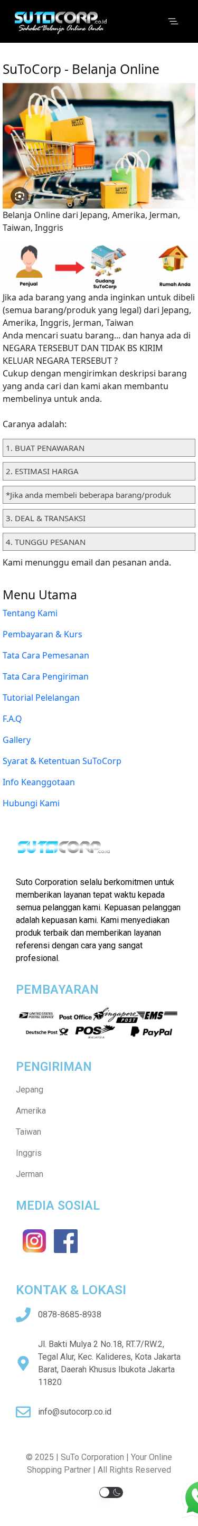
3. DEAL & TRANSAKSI (46, 518)
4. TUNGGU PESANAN (46, 541)
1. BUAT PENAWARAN (45, 447)
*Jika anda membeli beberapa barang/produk (88, 494)
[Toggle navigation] (173, 21)
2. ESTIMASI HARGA (42, 471)
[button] (111, 1492)
